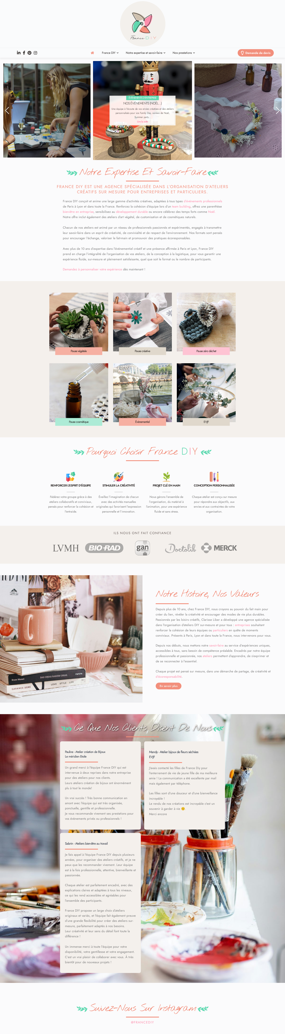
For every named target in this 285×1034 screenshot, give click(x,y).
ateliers (207, 656)
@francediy (142, 1022)
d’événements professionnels (203, 201)
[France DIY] (142, 24)
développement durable (132, 212)
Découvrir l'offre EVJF (142, 121)
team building (181, 206)
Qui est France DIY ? (241, 105)
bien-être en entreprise (78, 212)
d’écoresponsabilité (169, 676)
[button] (7, 110)
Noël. (212, 212)
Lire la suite (43, 121)
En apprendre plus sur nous (241, 121)
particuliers (220, 630)
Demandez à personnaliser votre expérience (92, 269)
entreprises (242, 625)
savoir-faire (216, 645)
